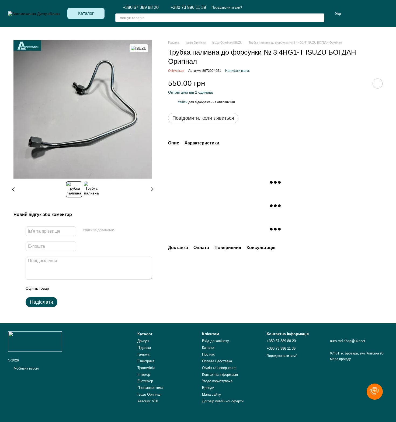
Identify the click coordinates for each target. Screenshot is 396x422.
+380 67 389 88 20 (141, 7)
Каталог (208, 348)
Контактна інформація (220, 375)
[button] (375, 392)
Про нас (208, 354)
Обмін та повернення (219, 368)
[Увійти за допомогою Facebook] (120, 230)
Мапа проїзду (340, 359)
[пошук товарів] (320, 17)
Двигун (143, 341)
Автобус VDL (148, 401)
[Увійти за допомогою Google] (129, 230)
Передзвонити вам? (226, 7)
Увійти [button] (182, 102)
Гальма (143, 354)
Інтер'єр (143, 375)
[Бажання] (369, 13)
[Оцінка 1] (58, 288)
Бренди (208, 388)
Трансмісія (146, 368)
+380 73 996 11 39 (188, 7)
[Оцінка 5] (92, 288)
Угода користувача (217, 381)
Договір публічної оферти (223, 401)
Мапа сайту (211, 394)
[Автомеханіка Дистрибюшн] (35, 341)
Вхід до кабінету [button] (215, 341)
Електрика (145, 361)
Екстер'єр (145, 381)
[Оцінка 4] (83, 288)
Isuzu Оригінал (149, 394)
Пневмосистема (150, 388)
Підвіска (144, 348)
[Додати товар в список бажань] (378, 83)
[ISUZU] (139, 48)
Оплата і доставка (217, 361)
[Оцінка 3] (75, 288)
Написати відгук (237, 71)
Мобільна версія (26, 368)
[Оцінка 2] (66, 288)
